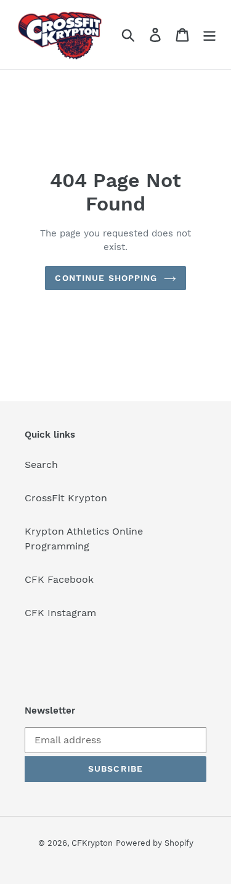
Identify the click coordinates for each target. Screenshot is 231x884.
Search (41, 464)
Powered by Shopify (154, 843)
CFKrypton (92, 843)
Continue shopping (106, 278)
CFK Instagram (60, 613)
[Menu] (209, 35)
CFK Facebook (59, 579)
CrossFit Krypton (66, 498)
